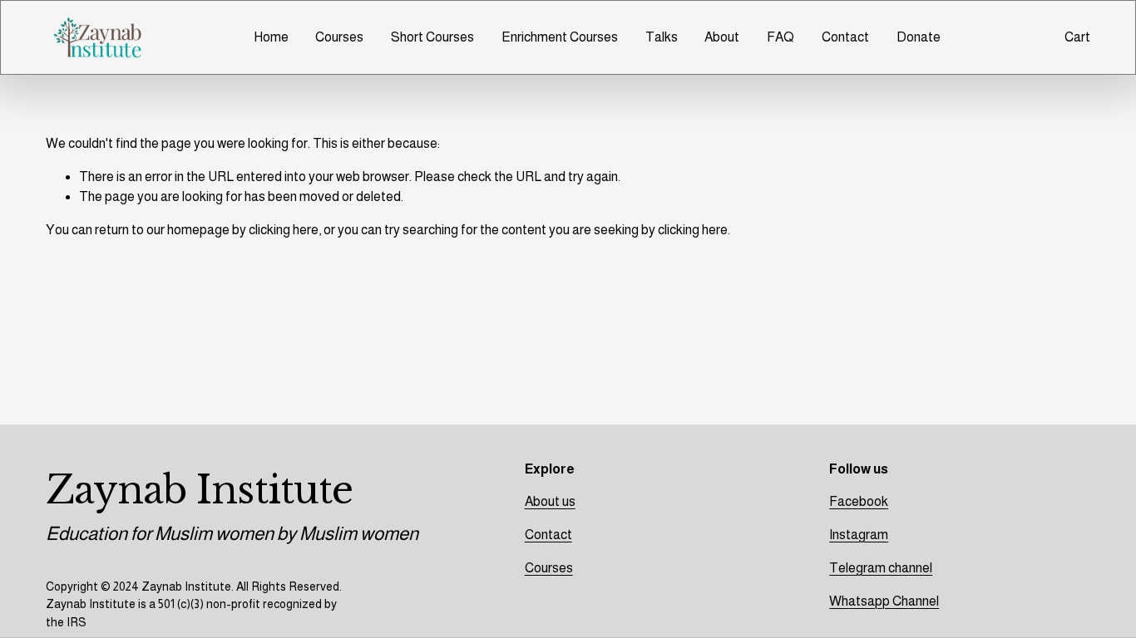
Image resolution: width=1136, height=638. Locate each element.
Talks (661, 37)
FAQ (780, 37)
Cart (1077, 37)
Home (271, 37)
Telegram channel (880, 568)
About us (550, 501)
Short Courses (432, 37)
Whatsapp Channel (884, 601)
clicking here (284, 230)
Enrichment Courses (559, 37)
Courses (339, 37)
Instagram (858, 535)
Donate (918, 37)
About (721, 37)
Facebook (858, 501)
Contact (845, 37)
